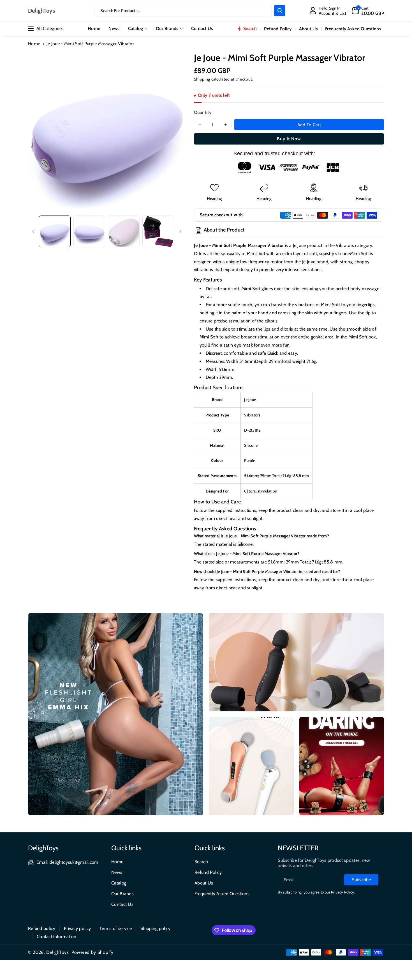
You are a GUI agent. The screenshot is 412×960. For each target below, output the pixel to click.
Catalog (135, 28)
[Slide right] (180, 231)
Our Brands (167, 28)
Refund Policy (208, 872)
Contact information (57, 936)
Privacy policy (77, 928)
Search (201, 861)
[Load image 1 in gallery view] (55, 231)
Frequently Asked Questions (222, 893)
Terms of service (115, 928)
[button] (368, 10)
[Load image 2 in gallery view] (89, 231)
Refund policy (41, 928)
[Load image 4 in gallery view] (158, 231)
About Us (204, 883)
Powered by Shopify (92, 952)
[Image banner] (115, 714)
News (116, 872)
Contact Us (122, 904)
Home (34, 43)
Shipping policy (155, 928)
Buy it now (289, 138)
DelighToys (57, 952)
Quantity (202, 112)
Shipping (202, 79)
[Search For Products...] (279, 10)
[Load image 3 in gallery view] (124, 231)
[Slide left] (33, 231)
